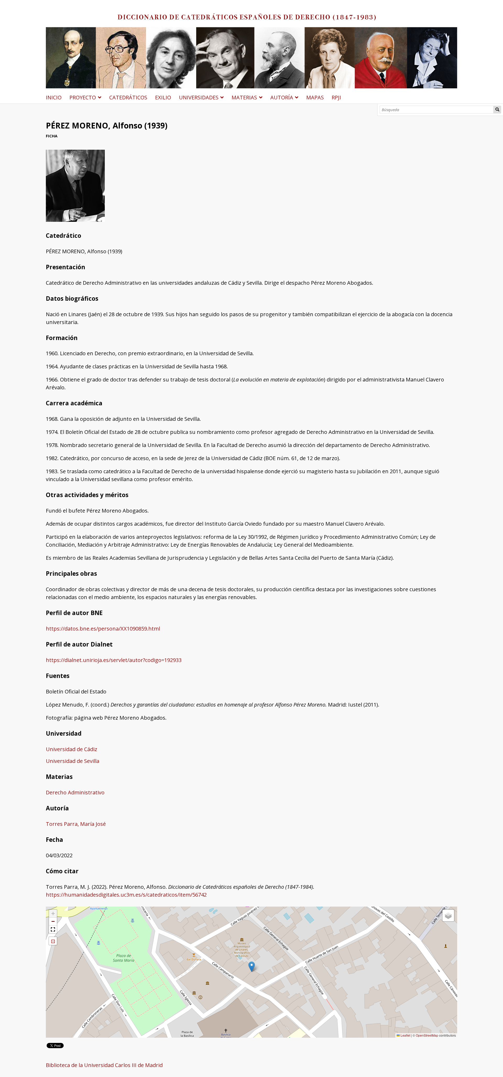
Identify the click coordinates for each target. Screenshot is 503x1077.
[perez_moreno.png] (75, 219)
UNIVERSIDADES (198, 97)
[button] (251, 966)
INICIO (54, 97)
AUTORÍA (281, 97)
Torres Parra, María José (76, 823)
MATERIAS (244, 97)
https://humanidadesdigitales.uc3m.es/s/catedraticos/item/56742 (126, 894)
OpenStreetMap (427, 1035)
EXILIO (163, 97)
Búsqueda (497, 110)
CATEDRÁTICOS (128, 97)
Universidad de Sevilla (72, 760)
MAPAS (315, 97)
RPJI (336, 97)
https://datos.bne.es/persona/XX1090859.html (103, 628)
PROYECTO (82, 97)
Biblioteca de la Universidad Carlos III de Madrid (104, 1065)
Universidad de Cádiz (71, 749)
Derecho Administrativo (75, 792)
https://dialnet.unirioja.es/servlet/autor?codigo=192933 (114, 660)
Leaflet (405, 1035)
